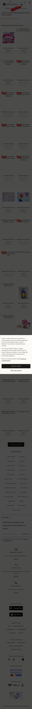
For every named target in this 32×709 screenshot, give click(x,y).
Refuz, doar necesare (16, 370)
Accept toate (16, 366)
